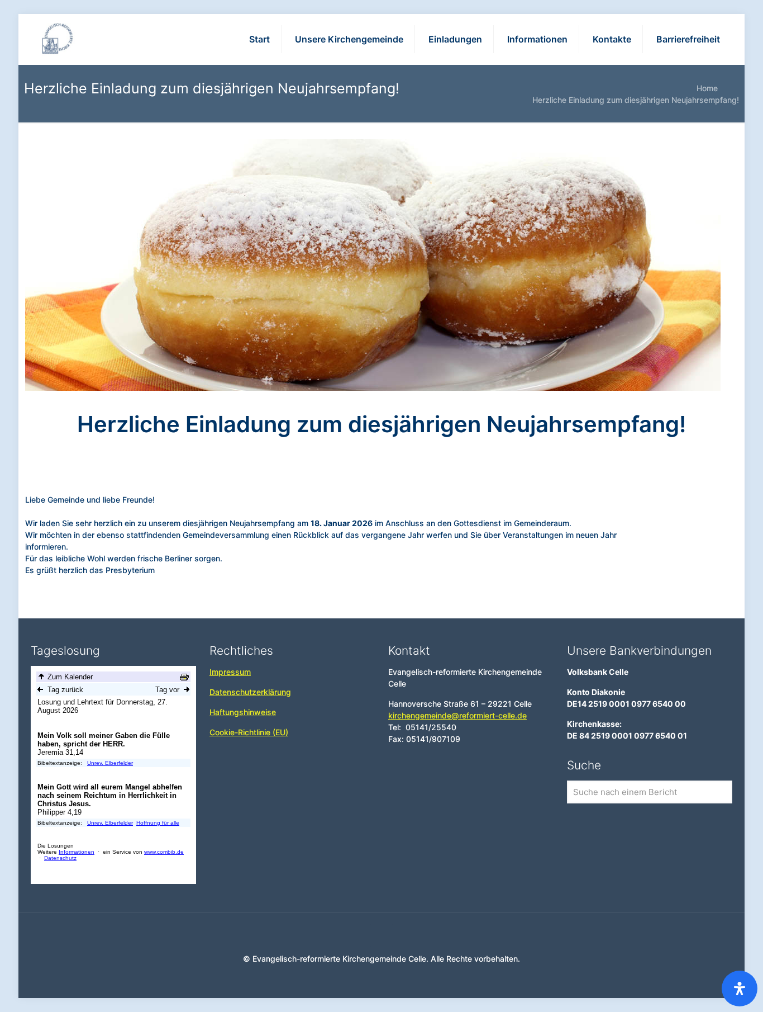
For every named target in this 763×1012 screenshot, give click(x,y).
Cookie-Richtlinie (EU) (248, 732)
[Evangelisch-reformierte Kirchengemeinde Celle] (58, 39)
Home (707, 88)
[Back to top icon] (381, 935)
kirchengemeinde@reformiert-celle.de (457, 715)
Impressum (230, 672)
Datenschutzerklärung (250, 692)
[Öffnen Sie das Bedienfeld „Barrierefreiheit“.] (739, 988)
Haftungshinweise (242, 712)
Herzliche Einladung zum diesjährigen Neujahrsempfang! (635, 100)
